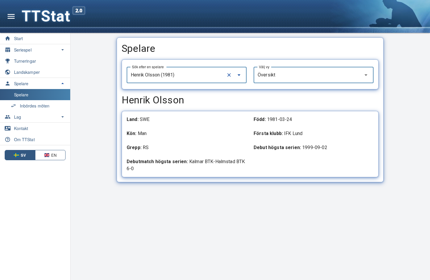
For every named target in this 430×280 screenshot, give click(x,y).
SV (23, 155)
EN (53, 155)
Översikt (266, 75)
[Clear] (229, 75)
